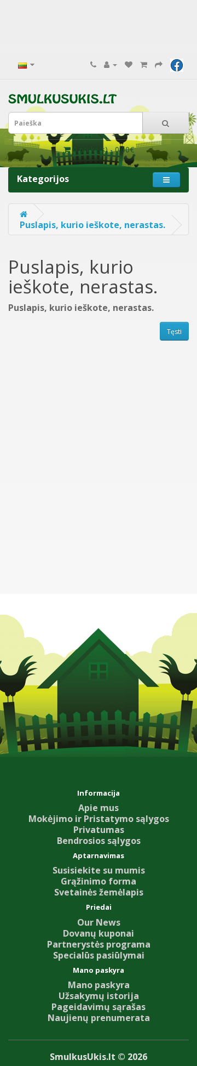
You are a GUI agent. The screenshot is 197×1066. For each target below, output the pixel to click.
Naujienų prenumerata (99, 1018)
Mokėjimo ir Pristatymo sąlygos (98, 819)
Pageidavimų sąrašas (98, 1007)
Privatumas (98, 830)
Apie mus (98, 808)
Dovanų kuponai (98, 933)
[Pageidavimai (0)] (128, 64)
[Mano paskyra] (110, 64)
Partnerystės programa (98, 944)
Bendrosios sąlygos (99, 841)
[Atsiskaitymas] (159, 64)
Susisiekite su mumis (99, 870)
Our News (98, 922)
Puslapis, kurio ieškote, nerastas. (92, 225)
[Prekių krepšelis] (143, 64)
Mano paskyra (99, 985)
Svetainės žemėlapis (98, 892)
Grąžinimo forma (98, 881)
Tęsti (174, 331)
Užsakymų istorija (99, 996)
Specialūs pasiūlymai (98, 955)
